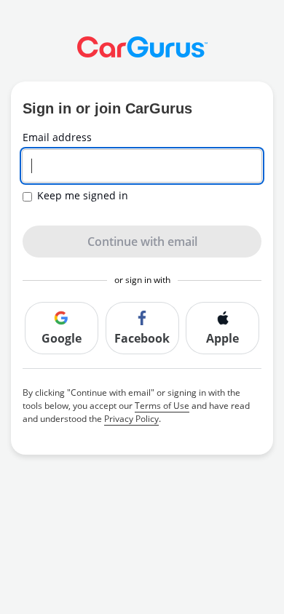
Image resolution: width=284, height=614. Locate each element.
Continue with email (142, 242)
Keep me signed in (82, 195)
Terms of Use (162, 405)
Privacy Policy (131, 418)
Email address (57, 137)
